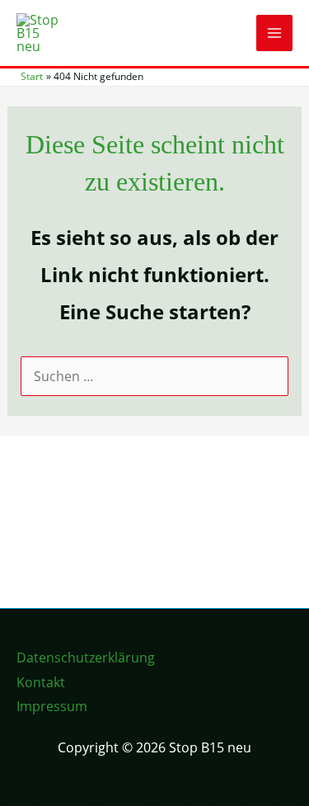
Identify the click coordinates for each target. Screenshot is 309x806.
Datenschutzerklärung (85, 657)
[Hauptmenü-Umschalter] (274, 33)
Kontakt (40, 682)
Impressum (51, 706)
